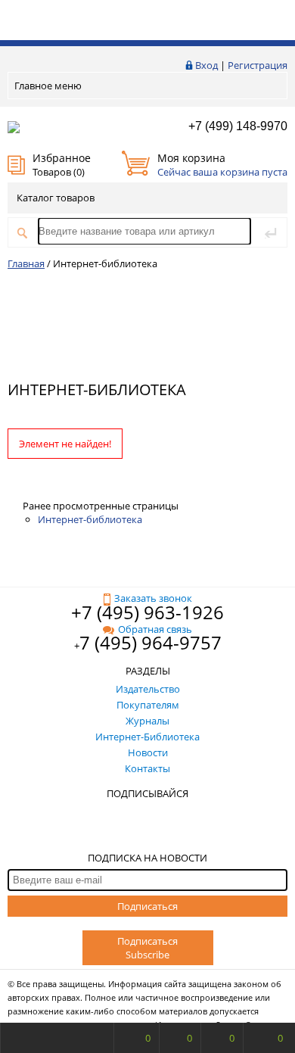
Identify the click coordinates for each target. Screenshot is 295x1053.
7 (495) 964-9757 (150, 642)
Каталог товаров (56, 197)
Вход (206, 65)
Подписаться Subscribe (147, 947)
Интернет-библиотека (90, 519)
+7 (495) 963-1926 (147, 612)
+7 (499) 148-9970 (237, 126)
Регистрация (257, 65)
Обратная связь (155, 629)
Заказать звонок (153, 598)
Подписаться (147, 906)
